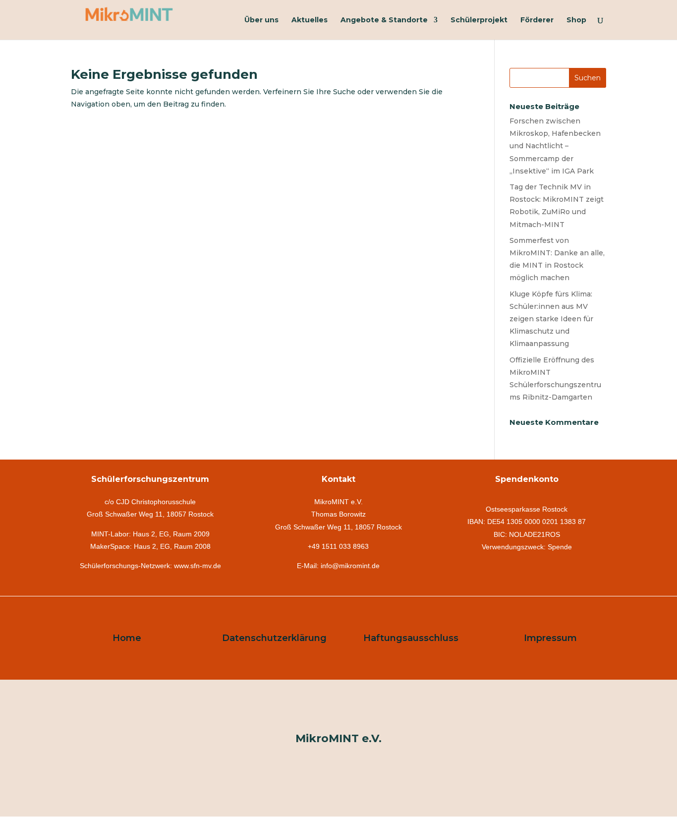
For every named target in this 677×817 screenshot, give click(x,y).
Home (127, 638)
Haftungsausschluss (410, 638)
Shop (576, 20)
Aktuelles (309, 20)
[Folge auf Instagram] (338, 713)
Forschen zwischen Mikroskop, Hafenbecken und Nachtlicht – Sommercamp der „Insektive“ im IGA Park (555, 146)
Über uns (261, 20)
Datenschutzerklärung (274, 638)
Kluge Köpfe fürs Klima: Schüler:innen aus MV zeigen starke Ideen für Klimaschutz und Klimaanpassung (551, 319)
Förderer (537, 20)
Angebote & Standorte (384, 20)
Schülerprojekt (479, 20)
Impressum (550, 638)
